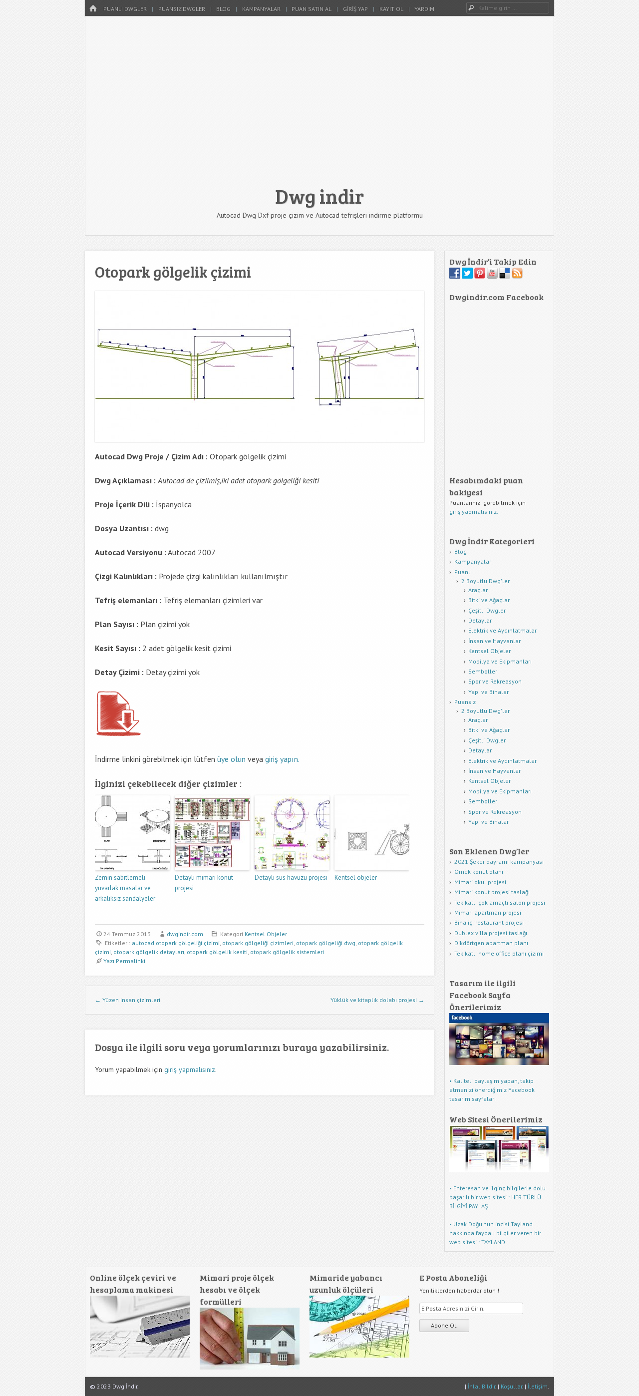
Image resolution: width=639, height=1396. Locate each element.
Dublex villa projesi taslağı (490, 933)
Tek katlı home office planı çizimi (499, 953)
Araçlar (478, 590)
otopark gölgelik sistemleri (287, 952)
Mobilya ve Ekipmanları (500, 661)
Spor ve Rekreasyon (495, 681)
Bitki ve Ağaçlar (489, 600)
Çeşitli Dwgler (487, 610)
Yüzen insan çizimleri (127, 1000)
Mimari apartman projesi (487, 912)
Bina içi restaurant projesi (489, 922)
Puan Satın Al (311, 8)
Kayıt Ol (391, 8)
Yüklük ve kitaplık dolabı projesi (377, 1000)
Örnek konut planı (478, 871)
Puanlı (463, 572)
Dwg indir (319, 195)
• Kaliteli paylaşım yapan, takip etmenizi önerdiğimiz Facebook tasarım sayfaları (492, 1089)
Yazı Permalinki (124, 961)
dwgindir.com (185, 934)
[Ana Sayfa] (92, 8)
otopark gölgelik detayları (148, 952)
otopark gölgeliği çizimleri (258, 943)
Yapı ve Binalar (488, 692)
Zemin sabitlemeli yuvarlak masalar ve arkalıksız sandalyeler (125, 888)
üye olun (231, 759)
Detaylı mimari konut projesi (204, 882)
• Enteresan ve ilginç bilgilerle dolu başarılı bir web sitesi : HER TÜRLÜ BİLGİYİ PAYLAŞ (497, 1197)
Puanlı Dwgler (125, 8)
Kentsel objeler (355, 877)
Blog (223, 8)
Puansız (465, 701)
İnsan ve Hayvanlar (494, 641)
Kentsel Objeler (266, 934)
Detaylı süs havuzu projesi (291, 877)
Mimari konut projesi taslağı (492, 892)
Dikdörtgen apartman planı (491, 943)
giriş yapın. (282, 759)
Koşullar (511, 1386)
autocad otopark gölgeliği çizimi (176, 943)
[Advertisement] (319, 106)
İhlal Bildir (481, 1386)
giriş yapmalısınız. (473, 511)
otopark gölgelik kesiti (217, 952)
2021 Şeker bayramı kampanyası (499, 861)
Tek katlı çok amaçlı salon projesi (499, 902)
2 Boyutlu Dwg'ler (485, 581)
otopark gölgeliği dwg (325, 943)
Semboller (482, 671)
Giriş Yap (355, 8)
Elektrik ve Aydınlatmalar (502, 630)
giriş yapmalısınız (189, 1069)
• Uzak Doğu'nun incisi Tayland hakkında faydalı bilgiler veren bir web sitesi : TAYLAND (495, 1233)
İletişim (538, 1386)
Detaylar (480, 620)
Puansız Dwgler (181, 8)
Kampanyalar (261, 8)
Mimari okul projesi (480, 882)
